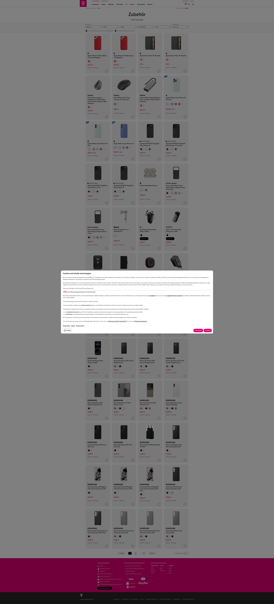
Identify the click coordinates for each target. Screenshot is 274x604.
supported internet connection (174, 295)
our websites (151, 295)
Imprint (73, 326)
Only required (198, 330)
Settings (68, 330)
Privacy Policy (66, 326)
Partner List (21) (80, 326)
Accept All (207, 330)
